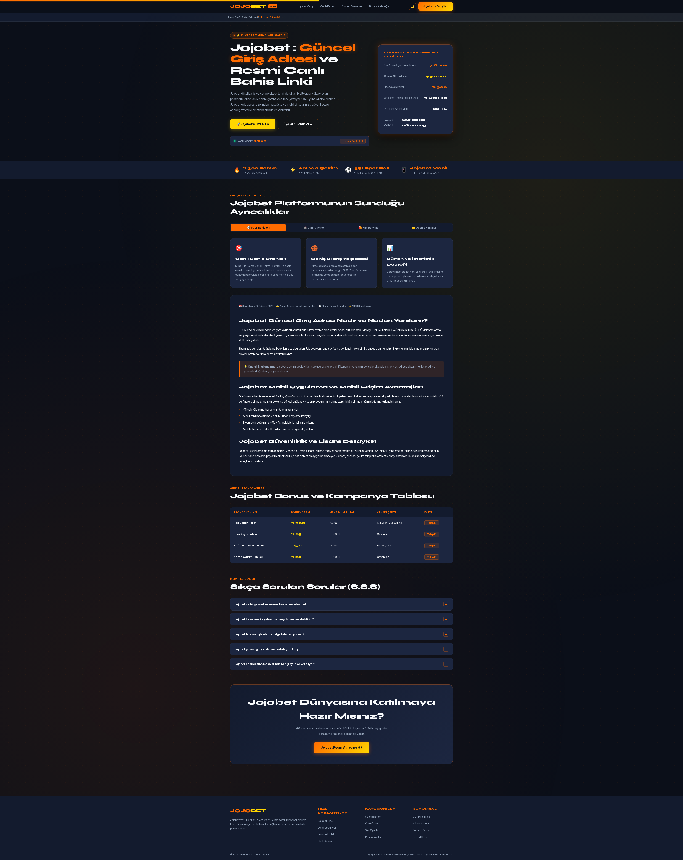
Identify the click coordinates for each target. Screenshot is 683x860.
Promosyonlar (373, 836)
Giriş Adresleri (251, 17)
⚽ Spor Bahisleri (258, 227)
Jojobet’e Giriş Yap (435, 6)
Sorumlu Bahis (421, 830)
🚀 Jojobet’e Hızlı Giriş (253, 124)
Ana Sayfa (235, 17)
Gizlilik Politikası (421, 816)
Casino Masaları (352, 6)
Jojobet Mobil (326, 834)
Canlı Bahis (327, 6)
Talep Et (431, 523)
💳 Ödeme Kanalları (424, 227)
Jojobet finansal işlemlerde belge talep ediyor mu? (341, 634)
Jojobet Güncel (327, 827)
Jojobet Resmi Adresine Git (341, 747)
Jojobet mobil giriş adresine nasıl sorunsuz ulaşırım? (341, 604)
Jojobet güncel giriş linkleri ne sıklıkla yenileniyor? (341, 649)
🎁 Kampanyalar (369, 227)
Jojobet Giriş (305, 6)
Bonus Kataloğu (379, 6)
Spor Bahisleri (373, 816)
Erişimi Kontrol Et (353, 141)
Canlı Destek (325, 841)
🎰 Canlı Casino (314, 227)
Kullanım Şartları (421, 823)
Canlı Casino (372, 823)
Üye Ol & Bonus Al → (298, 124)
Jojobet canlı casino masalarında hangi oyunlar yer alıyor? (341, 664)
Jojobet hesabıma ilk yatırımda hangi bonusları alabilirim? (341, 619)
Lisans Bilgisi (420, 836)
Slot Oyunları (372, 830)
